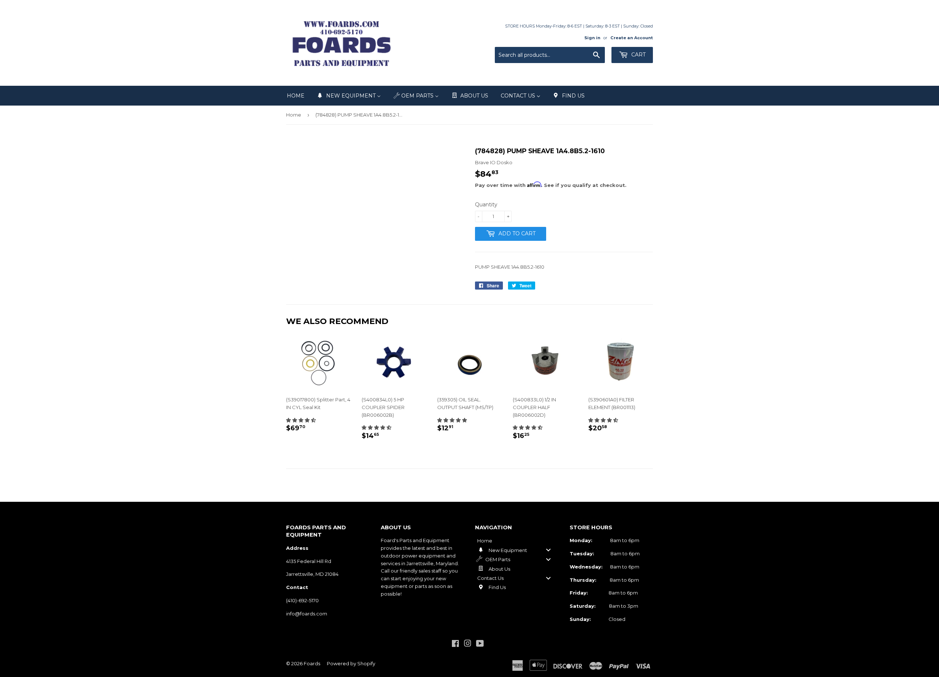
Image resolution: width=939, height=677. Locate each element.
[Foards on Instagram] (467, 644)
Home (293, 115)
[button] (301, 420)
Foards (312, 663)
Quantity (486, 204)
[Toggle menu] (548, 550)
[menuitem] (296, 96)
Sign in (592, 37)
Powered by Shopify (351, 663)
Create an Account (631, 37)
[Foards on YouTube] (480, 644)
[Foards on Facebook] (455, 644)
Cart (638, 54)
